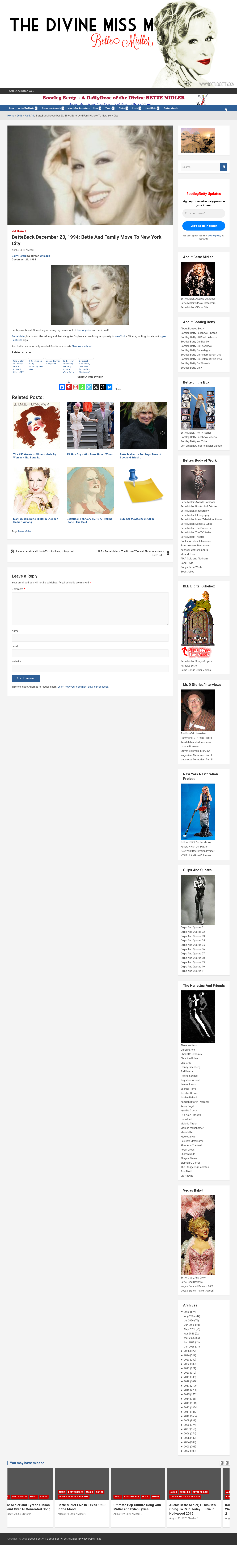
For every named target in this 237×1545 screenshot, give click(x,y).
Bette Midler (18, 336)
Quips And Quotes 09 (193, 962)
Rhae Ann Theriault (191, 1145)
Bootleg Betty (36, 1538)
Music (95, 108)
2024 (186, 1355)
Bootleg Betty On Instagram (196, 350)
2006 (186, 1433)
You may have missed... (28, 1463)
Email (15, 646)
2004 (186, 1442)
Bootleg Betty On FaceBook (196, 346)
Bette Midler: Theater (192, 536)
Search (223, 167)
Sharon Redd (188, 1154)
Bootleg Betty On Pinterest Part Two (201, 359)
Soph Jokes (187, 571)
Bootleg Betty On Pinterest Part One (201, 354)
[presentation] (222, 1463)
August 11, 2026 (131, 1518)
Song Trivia (187, 562)
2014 (186, 1398)
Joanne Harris (189, 1088)
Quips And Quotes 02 (193, 931)
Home (11, 108)
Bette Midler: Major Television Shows (201, 519)
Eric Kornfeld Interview (193, 733)
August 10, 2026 (187, 1518)
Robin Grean (187, 1149)
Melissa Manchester (192, 1127)
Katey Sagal (187, 1106)
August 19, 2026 (19, 1513)
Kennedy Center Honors (194, 549)
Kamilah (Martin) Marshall (195, 1101)
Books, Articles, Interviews (196, 541)
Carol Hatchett (189, 1049)
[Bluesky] (109, 385)
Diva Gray (186, 1062)
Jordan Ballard (189, 1097)
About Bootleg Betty (192, 328)
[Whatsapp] (82, 385)
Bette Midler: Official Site (194, 307)
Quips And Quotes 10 (193, 966)
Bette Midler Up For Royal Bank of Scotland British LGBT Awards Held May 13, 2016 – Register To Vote (19, 366)
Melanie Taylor (189, 1123)
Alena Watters (189, 1045)
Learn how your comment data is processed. (83, 686)
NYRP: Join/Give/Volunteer (196, 855)
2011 (186, 1411)
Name (15, 630)
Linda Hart (186, 1119)
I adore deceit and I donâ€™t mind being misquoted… (46, 551)
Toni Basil (186, 1171)
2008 (186, 1424)
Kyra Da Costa (189, 1110)
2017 (186, 1385)
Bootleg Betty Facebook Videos (199, 437)
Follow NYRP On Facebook (196, 842)
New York (120, 336)
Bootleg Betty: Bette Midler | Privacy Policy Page (74, 1538)
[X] (96, 385)
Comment (18, 589)
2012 (186, 1407)
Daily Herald (19, 255)
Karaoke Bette (189, 665)
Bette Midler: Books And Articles (199, 506)
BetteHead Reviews (192, 1282)
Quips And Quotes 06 (193, 949)
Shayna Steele (189, 1158)
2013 (186, 1403)
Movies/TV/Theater (26, 108)
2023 (186, 1359)
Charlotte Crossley (191, 1054)
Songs (52, 1492)
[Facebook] (62, 385)
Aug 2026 (189, 1316)
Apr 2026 (189, 1333)
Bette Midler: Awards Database (198, 298)
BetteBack (19, 230)
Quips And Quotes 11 (193, 971)
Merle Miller (187, 1132)
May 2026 (189, 1329)
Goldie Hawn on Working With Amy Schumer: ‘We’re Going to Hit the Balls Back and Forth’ (68, 366)
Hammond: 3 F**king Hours (196, 737)
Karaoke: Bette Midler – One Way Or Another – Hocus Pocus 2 (201, 1509)
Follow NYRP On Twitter (194, 846)
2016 (186, 1390)
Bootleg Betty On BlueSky (195, 341)
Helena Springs (189, 1075)
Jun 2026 (189, 1324)
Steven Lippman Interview (195, 750)
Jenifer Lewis (188, 1084)
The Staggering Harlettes (195, 1167)
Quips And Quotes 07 (193, 953)
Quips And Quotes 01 (193, 927)
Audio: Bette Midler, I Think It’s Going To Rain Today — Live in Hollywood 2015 (145, 1509)
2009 (186, 1420)
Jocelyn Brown (189, 1093)
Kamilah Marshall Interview (196, 742)
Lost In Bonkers (190, 746)
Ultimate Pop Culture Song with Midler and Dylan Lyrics (90, 1507)
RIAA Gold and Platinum (194, 558)
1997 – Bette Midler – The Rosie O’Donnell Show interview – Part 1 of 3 (130, 553)
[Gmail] (76, 385)
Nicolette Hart (188, 1136)
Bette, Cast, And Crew (193, 1277)
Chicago (45, 255)
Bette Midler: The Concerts (196, 528)
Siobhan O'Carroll (190, 1162)
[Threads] (103, 385)
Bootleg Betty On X (191, 367)
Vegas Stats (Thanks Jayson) (197, 1290)
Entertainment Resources (195, 545)
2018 (186, 1381)
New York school (81, 346)
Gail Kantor (187, 1071)
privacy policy (214, 235)
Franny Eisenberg (190, 1067)
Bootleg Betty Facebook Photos (199, 332)
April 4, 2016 (18, 250)
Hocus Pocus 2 (214, 1492)
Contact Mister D (171, 108)
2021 (186, 1368)
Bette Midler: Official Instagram (198, 303)
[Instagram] (89, 385)
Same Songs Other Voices (196, 670)
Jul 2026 (189, 1320)
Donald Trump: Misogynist (53, 362)
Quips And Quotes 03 (193, 936)
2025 (186, 1351)
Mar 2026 (189, 1338)
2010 (186, 1416)
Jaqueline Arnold (190, 1080)
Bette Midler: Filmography (195, 515)
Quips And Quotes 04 (193, 940)
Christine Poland (190, 1058)
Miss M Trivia (188, 554)
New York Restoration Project (197, 851)
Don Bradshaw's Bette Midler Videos (201, 445)
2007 (186, 1429)
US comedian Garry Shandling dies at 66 (36, 365)
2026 (186, 1311)
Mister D (31, 250)
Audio (14, 1492)
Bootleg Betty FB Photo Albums (199, 337)
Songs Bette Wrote (191, 567)
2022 (186, 1364)
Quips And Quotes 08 (193, 957)
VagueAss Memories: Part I (196, 755)
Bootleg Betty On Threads (195, 363)
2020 (186, 1372)
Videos (108, 108)
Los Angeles (84, 330)
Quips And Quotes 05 (193, 944)
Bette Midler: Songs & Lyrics (196, 523)
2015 (186, 1394)
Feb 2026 (189, 1342)
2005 (186, 1437)
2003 (186, 1446)
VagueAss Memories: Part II (197, 759)
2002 (186, 1451)
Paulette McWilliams (192, 1141)
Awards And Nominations (79, 108)
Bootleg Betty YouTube (194, 441)
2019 (186, 1377)
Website (16, 661)
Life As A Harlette (191, 1114)
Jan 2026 (189, 1346)
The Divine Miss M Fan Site (26, 1496)
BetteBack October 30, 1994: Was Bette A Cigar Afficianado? (85, 366)
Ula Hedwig (187, 1175)
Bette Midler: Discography (195, 510)
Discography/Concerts (51, 108)
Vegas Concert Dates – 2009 (197, 1286)
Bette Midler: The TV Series (196, 432)
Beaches (137, 1492)
